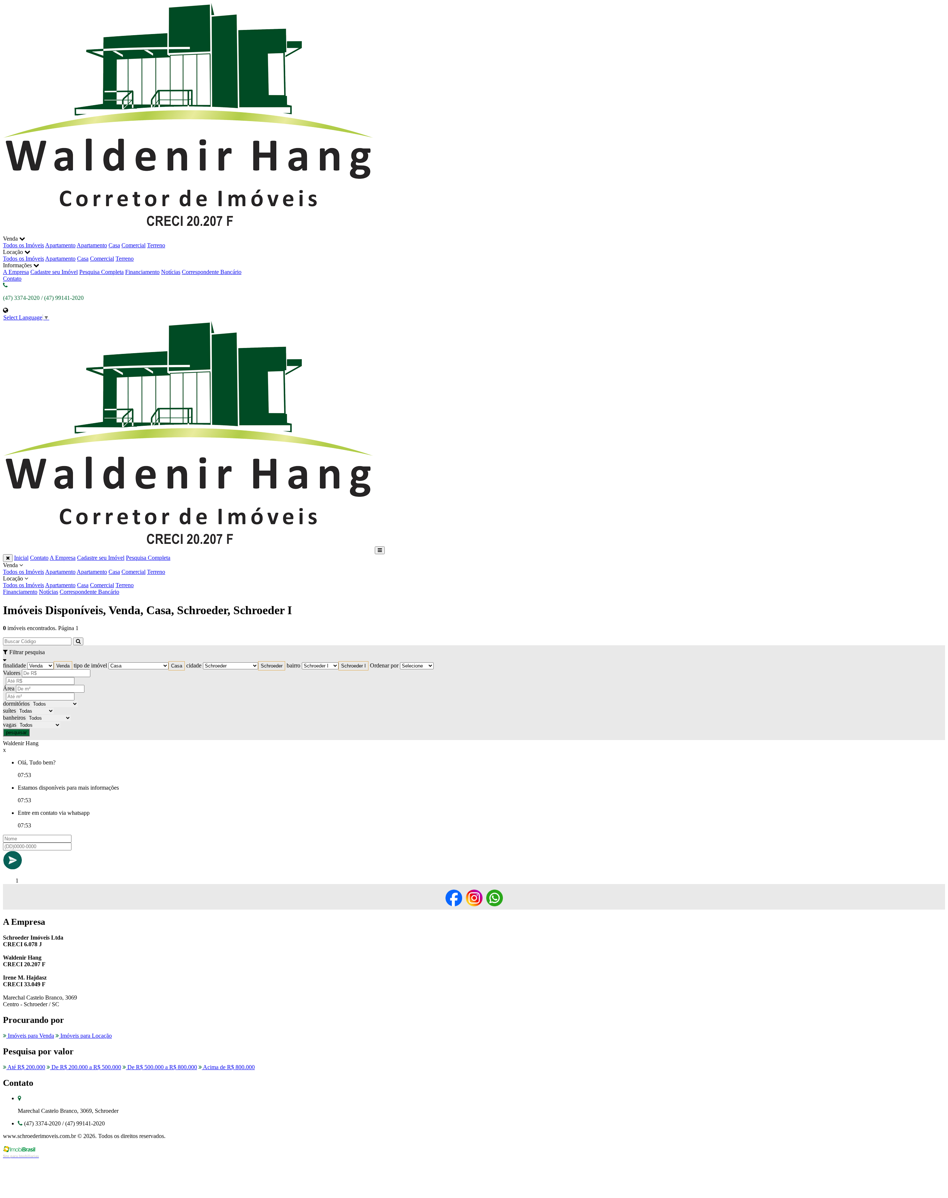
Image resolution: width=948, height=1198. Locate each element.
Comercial (133, 245)
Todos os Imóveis (23, 245)
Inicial (21, 558)
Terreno (156, 245)
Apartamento (60, 245)
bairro (293, 665)
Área (8, 688)
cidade (193, 665)
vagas (9, 725)
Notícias (170, 272)
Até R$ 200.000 (25, 1067)
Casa (114, 245)
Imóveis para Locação (85, 1036)
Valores (11, 673)
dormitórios (16, 703)
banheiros (14, 718)
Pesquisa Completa (101, 272)
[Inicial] (188, 232)
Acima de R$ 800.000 (228, 1067)
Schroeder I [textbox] (353, 666)
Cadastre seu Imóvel (54, 272)
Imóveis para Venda (30, 1036)
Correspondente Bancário (211, 272)
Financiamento (142, 272)
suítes (9, 710)
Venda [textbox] (63, 666)
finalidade (14, 665)
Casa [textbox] (176, 666)
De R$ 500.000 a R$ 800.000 (161, 1067)
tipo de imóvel (90, 665)
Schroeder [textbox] (272, 666)
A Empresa (16, 272)
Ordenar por (384, 665)
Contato (12, 278)
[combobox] (63, 665)
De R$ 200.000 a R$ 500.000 (85, 1067)
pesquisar (16, 732)
